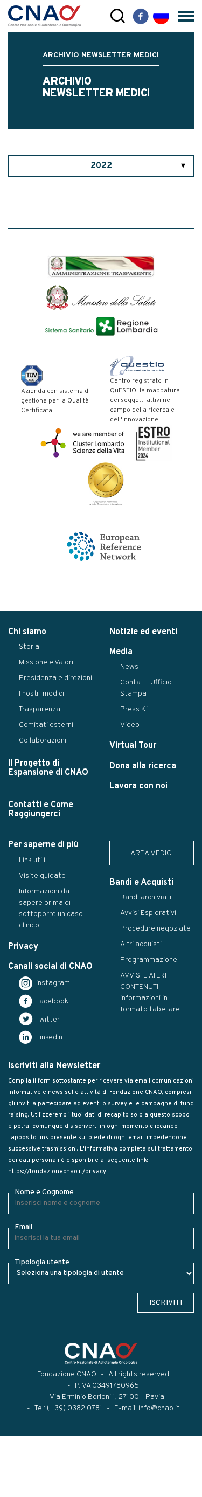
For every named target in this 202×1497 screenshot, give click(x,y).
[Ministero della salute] (101, 297)
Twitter (47, 1019)
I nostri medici (41, 693)
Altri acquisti (141, 944)
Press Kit (135, 709)
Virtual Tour (132, 745)
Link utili (32, 860)
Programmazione (148, 960)
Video (130, 725)
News (129, 666)
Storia (29, 647)
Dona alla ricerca (142, 766)
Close (15, 1489)
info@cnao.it (159, 1408)
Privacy (23, 946)
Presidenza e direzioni (55, 678)
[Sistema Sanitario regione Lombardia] (101, 326)
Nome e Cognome (44, 1192)
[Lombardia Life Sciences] (82, 443)
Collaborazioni (42, 740)
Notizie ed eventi (143, 632)
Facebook (51, 1001)
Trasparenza (39, 709)
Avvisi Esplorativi (148, 913)
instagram (52, 983)
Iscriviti (165, 1302)
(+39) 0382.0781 (74, 1408)
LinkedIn (48, 1037)
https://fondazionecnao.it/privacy (57, 1171)
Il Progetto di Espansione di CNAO (48, 768)
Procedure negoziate (155, 928)
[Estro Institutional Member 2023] (153, 443)
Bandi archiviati (145, 897)
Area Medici (151, 853)
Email (23, 1227)
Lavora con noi (138, 786)
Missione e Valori (46, 662)
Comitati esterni (46, 725)
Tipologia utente (42, 1262)
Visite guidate (42, 876)
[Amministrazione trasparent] (101, 266)
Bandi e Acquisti (141, 882)
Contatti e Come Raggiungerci (40, 810)
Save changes (63, 1489)
